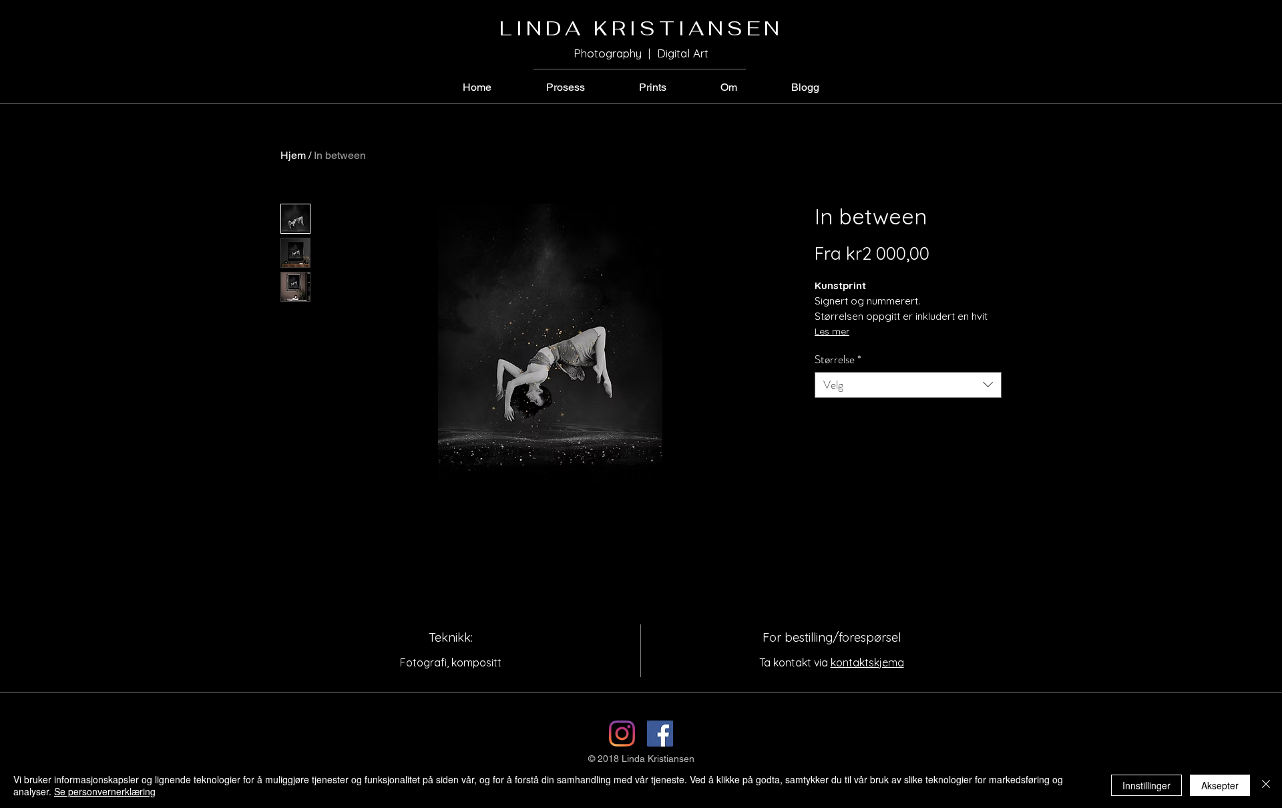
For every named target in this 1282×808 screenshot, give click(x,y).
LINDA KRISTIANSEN (641, 28)
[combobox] (908, 385)
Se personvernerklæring (105, 791)
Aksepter (1220, 785)
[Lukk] (1266, 785)
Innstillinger (1146, 785)
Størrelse (838, 360)
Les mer (832, 331)
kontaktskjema (867, 662)
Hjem (293, 155)
